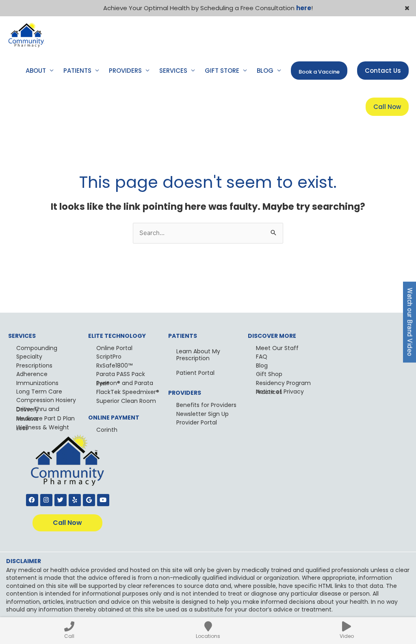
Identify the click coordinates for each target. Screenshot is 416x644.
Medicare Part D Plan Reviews (45, 418)
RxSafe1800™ (114, 365)
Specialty (29, 356)
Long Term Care (39, 391)
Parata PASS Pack (120, 374)
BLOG (265, 70)
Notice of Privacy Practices (280, 391)
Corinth (106, 430)
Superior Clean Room (126, 401)
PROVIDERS (125, 70)
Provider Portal (196, 422)
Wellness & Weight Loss (42, 427)
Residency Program (283, 383)
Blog (262, 365)
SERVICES (173, 70)
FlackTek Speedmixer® (127, 392)
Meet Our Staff (277, 348)
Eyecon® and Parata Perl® (124, 383)
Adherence (32, 374)
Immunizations (37, 383)
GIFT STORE (222, 70)
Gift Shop (269, 374)
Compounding (36, 348)
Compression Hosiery (46, 400)
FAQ (261, 356)
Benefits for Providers (206, 405)
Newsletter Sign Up (202, 414)
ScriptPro (108, 356)
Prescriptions (34, 365)
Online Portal (114, 348)
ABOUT (36, 70)
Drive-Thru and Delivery (37, 409)
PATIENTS (77, 70)
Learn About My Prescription (198, 354)
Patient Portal (195, 373)
